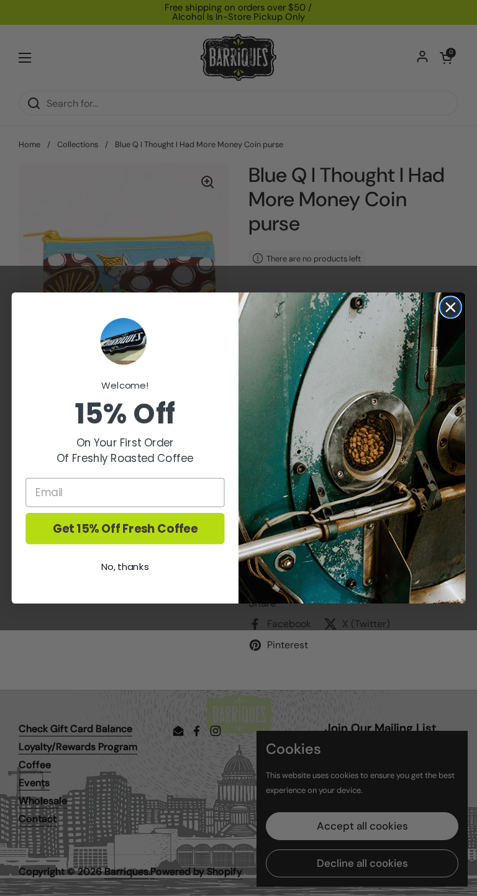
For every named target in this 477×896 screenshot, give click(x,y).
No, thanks (125, 566)
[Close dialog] (450, 307)
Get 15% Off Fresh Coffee (125, 528)
